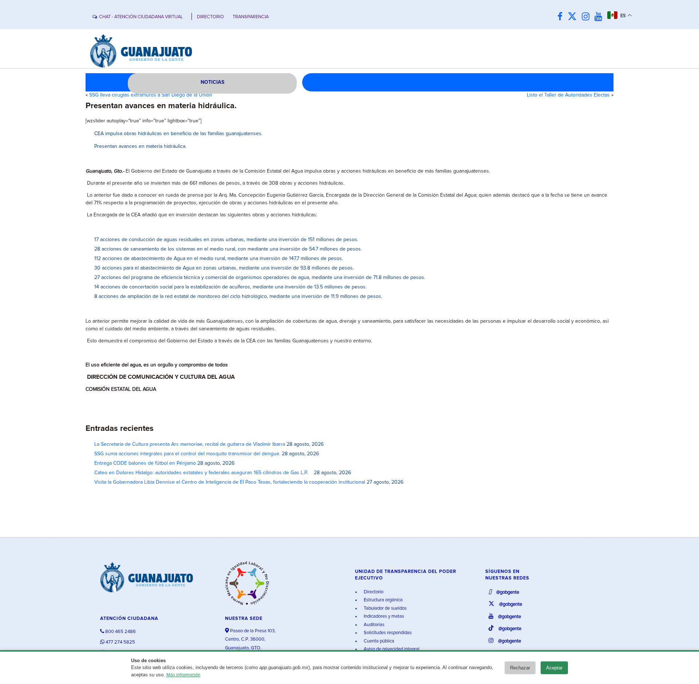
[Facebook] (561, 16)
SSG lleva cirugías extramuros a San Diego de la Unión (150, 95)
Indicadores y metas (383, 616)
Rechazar (520, 668)
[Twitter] (574, 16)
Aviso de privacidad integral (391, 649)
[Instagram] (587, 16)
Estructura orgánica (383, 600)
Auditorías (373, 624)
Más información (183, 675)
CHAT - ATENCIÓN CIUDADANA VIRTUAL (141, 17)
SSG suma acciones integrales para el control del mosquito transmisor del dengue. (187, 453)
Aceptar (554, 668)
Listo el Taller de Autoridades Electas (568, 95)
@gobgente (507, 592)
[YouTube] (600, 16)
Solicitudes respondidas (387, 632)
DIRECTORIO (210, 17)
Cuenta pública (378, 641)
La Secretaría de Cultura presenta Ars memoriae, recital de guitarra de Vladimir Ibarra (189, 444)
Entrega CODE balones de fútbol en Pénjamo (145, 463)
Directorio (373, 592)
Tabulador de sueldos (385, 608)
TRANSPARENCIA (251, 17)
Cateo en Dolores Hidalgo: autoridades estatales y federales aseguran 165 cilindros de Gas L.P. (203, 472)
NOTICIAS (212, 82)
